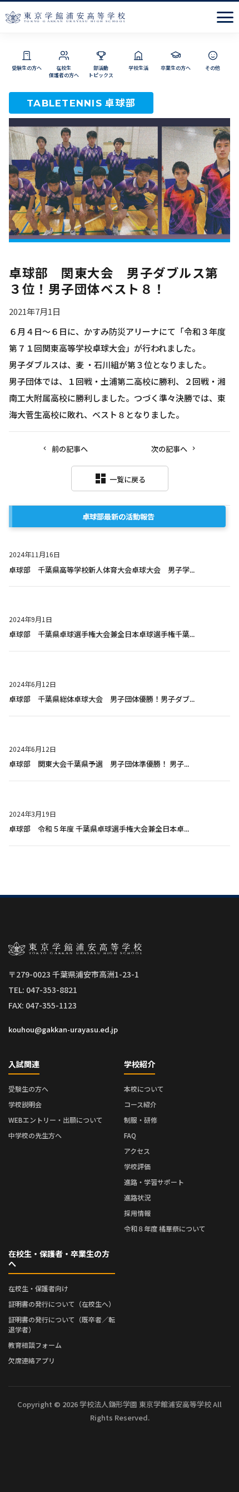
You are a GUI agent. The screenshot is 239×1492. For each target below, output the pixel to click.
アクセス (137, 1150)
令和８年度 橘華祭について (165, 1228)
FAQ (130, 1135)
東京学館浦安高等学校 (65, 17)
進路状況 (137, 1197)
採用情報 (137, 1213)
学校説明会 (25, 1104)
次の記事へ (169, 449)
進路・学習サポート (154, 1182)
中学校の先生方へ (35, 1135)
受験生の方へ (28, 1088)
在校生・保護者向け (38, 1288)
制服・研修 (140, 1119)
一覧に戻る (120, 478)
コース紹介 (140, 1104)
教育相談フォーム (35, 1345)
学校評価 (137, 1166)
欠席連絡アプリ (31, 1360)
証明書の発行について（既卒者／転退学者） (61, 1324)
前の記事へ (70, 449)
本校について (144, 1088)
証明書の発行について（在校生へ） (61, 1303)
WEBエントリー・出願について (55, 1119)
